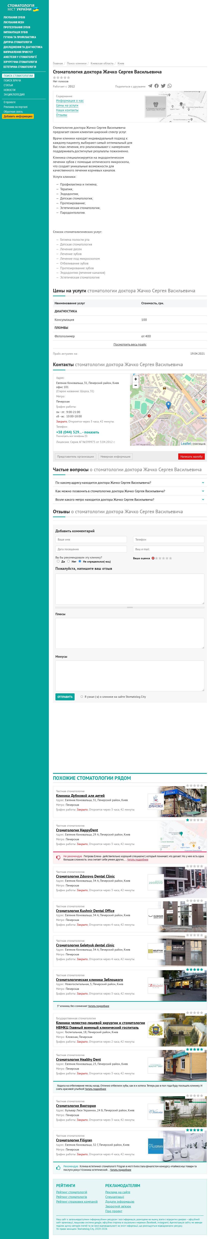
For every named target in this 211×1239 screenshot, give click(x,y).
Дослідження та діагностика (23, 47)
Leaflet (186, 443)
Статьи (8, 85)
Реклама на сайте (117, 1192)
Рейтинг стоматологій (71, 1192)
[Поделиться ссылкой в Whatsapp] (170, 87)
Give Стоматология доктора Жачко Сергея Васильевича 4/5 (167, 558)
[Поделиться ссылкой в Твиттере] (163, 87)
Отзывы (61, 115)
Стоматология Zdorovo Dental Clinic (85, 876)
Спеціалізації (114, 1197)
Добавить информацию (18, 116)
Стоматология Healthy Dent (78, 1059)
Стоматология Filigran (74, 1140)
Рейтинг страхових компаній (77, 1201)
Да (63, 561)
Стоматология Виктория (76, 1105)
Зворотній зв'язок (118, 1206)
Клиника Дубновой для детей (80, 795)
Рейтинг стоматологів (71, 1197)
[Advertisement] (130, 29)
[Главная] (25, 7)
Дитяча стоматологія (18, 42)
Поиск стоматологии (18, 76)
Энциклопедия (14, 94)
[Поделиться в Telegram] (150, 87)
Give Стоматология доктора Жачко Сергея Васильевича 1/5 (156, 558)
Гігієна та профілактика (20, 37)
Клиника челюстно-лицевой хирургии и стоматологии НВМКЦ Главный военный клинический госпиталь (100, 1025)
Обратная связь (13, 111)
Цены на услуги (67, 105)
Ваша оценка (141, 558)
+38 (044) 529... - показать (77, 434)
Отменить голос (153, 558)
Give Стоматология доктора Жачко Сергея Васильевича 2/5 (160, 558)
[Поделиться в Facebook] (156, 87)
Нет (74, 561)
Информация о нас (70, 100)
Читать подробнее (137, 859)
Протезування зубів (17, 27)
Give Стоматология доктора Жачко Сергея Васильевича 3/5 (163, 558)
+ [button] (135, 379)
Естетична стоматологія (20, 66)
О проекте (9, 102)
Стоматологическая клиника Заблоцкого (89, 979)
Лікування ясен (14, 22)
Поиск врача (12, 80)
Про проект (113, 1211)
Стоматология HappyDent (77, 830)
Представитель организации (75, 456)
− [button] (135, 385)
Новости (9, 90)
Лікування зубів (14, 17)
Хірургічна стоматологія (20, 62)
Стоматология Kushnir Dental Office (85, 910)
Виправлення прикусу (18, 52)
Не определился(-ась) (97, 561)
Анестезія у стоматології (20, 57)
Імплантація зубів (16, 32)
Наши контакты (67, 110)
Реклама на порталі (15, 107)
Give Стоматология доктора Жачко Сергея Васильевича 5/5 (170, 558)
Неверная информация (115, 456)
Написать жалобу (192, 456)
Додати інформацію (119, 1201)
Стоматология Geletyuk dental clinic (85, 945)
